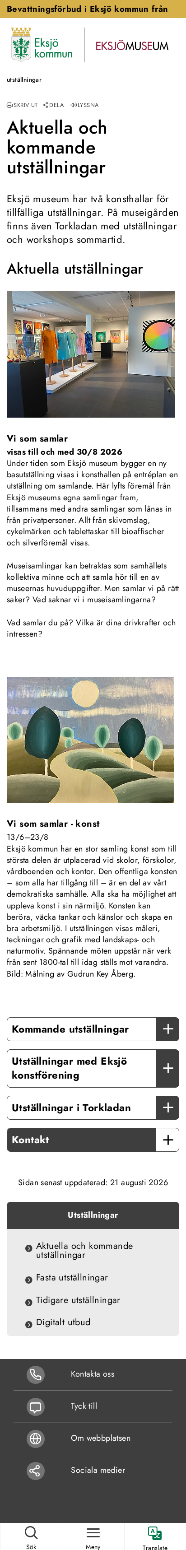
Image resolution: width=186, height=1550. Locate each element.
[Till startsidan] (41, 44)
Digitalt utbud (63, 1322)
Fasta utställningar (72, 1277)
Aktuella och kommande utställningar (84, 1251)
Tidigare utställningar (78, 1300)
